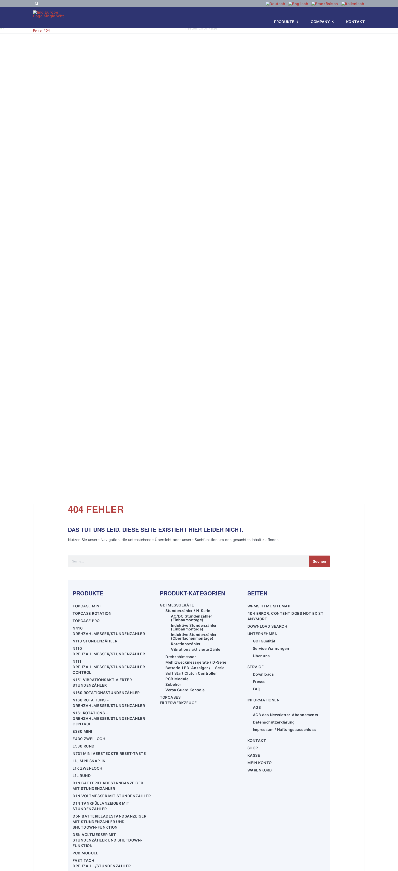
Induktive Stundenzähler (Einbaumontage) (194, 627)
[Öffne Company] (333, 21)
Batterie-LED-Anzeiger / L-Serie (195, 668)
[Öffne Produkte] (297, 21)
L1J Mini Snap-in (89, 761)
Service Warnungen (271, 648)
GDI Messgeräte (177, 605)
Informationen (263, 700)
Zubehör (173, 684)
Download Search (267, 626)
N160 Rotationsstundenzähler (106, 692)
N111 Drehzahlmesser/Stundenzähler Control (109, 667)
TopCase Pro (86, 620)
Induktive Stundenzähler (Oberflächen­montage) (194, 636)
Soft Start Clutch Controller (191, 673)
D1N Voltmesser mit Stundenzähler (112, 796)
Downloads (263, 674)
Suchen (319, 561)
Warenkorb (259, 770)
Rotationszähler (186, 644)
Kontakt (256, 740)
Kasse (253, 755)
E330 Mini (82, 731)
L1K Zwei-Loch (87, 768)
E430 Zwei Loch (89, 738)
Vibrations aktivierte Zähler (196, 649)
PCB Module (85, 853)
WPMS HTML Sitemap (268, 606)
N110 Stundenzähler (95, 641)
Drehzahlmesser (180, 657)
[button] (36, 3)
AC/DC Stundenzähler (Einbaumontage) (191, 618)
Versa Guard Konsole (185, 690)
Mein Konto (259, 762)
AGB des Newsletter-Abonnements (285, 714)
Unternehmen (262, 633)
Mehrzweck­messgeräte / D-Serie (195, 662)
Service (255, 667)
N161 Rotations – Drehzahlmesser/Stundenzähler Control (109, 718)
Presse (259, 681)
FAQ (256, 689)
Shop (252, 748)
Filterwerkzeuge (178, 703)
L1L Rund (82, 775)
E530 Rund (84, 746)
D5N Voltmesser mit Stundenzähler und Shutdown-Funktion (108, 840)
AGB (257, 707)
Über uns (261, 655)
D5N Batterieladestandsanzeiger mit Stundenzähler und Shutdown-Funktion (109, 822)
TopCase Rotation (92, 613)
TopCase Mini (86, 606)
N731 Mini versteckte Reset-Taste (109, 753)
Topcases (170, 697)
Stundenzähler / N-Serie (187, 610)
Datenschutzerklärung (274, 722)
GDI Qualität (264, 641)
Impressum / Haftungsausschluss (284, 729)
